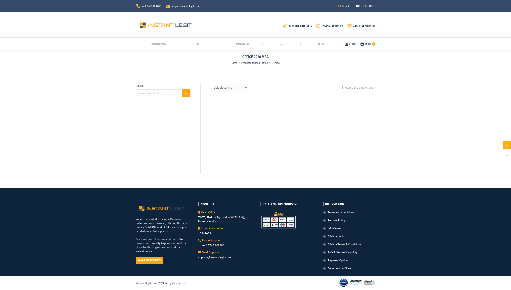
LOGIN (353, 44)
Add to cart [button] (236, 171)
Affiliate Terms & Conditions (344, 244)
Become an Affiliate (339, 268)
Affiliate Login (336, 236)
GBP (364, 6)
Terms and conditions (341, 212)
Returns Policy (336, 220)
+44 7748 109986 (151, 6)
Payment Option (338, 260)
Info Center (334, 228)
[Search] (186, 93)
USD (371, 6)
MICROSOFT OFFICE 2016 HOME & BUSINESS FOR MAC (236, 155)
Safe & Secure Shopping (342, 252)
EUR (357, 6)
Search (140, 85)
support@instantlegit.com (185, 6)
